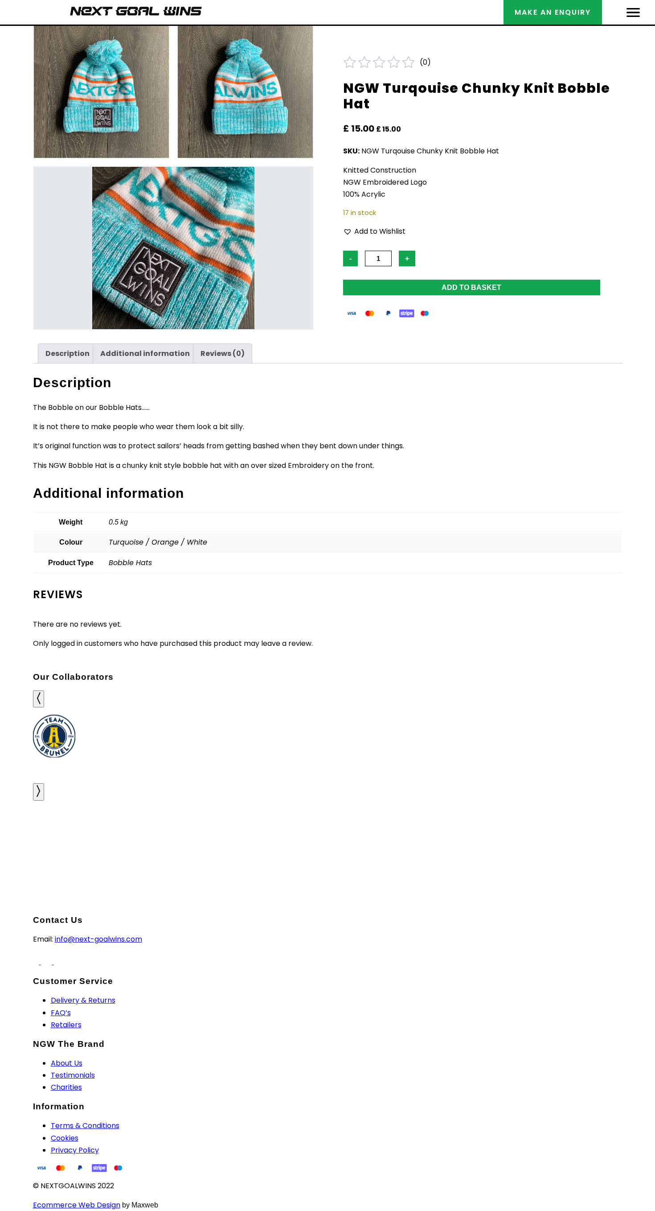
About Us (66, 1063)
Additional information (145, 353)
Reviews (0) (223, 353)
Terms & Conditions (85, 1125)
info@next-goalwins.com (98, 939)
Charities (66, 1087)
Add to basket (471, 287)
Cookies (64, 1138)
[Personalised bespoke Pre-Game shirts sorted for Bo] (600, 836)
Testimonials (73, 1075)
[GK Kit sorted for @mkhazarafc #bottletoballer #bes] (163, 836)
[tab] (67, 353)
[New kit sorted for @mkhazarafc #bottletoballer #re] (273, 836)
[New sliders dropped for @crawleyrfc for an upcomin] (491, 836)
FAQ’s (61, 1013)
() (425, 62)
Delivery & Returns (83, 1000)
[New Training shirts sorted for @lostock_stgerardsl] (382, 836)
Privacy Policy (75, 1150)
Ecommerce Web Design (76, 1205)
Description (67, 353)
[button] (374, 231)
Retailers (66, 1025)
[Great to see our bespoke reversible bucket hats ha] (54, 836)
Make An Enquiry (553, 12)
